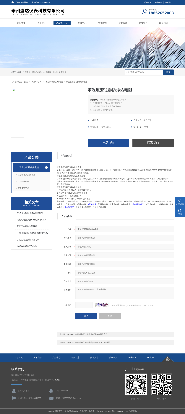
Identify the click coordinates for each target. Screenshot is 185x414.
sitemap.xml (122, 411)
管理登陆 (133, 411)
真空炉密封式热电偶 (26, 175)
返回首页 (148, 2)
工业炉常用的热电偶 (54, 82)
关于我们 (41, 23)
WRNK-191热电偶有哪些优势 (30, 213)
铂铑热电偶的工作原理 (27, 246)
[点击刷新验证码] (102, 305)
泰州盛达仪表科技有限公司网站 (35, 2)
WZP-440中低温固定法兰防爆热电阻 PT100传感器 (88, 342)
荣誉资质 (123, 23)
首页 (26, 82)
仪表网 (57, 380)
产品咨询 (108, 142)
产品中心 (60, 23)
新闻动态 (75, 357)
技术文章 (102, 23)
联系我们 (168, 2)
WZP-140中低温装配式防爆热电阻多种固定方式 (87, 334)
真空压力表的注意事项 (27, 226)
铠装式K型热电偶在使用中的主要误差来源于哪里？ (33, 219)
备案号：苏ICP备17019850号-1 (102, 411)
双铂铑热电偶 (23, 181)
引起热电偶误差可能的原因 (29, 239)
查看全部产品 (23, 188)
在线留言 (158, 2)
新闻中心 (82, 23)
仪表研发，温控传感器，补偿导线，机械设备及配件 (44, 72)
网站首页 (21, 23)
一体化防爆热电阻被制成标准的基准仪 (33, 233)
